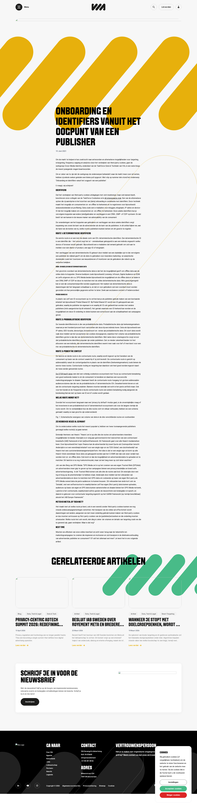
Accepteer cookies (173, 789)
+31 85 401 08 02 (87, 761)
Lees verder (21, 645)
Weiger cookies (173, 795)
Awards (49, 771)
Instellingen (173, 782)
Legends (49, 775)
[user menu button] (178, 7)
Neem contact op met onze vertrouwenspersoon (144, 755)
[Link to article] (42, 592)
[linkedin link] (18, 785)
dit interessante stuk (113, 198)
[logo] (98, 7)
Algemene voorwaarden (71, 786)
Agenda (49, 755)
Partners (49, 768)
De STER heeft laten (64, 374)
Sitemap (102, 786)
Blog (19, 614)
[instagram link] (37, 785)
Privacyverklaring (89, 786)
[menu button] (19, 7)
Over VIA (49, 752)
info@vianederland (88, 758)
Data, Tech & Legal (34, 614)
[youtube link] (27, 785)
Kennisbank (50, 759)
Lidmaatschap (51, 765)
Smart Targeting (168, 614)
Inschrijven (30, 702)
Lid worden (166, 7)
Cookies (111, 786)
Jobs (48, 762)
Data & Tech (51, 614)
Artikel (76, 614)
